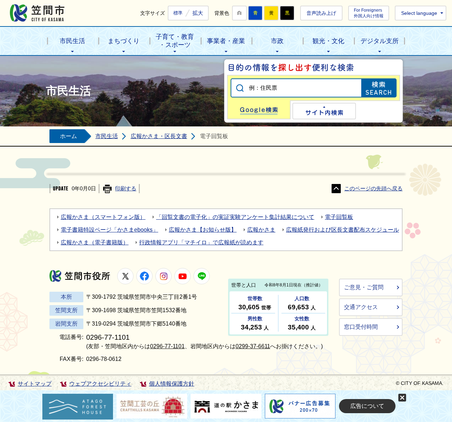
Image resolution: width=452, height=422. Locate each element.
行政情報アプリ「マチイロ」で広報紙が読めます (201, 242)
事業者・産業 (226, 40)
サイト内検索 (324, 111)
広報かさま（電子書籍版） (95, 242)
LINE (202, 276)
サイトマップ (35, 384)
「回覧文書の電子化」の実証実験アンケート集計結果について (235, 217)
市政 (277, 40)
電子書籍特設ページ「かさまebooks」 (109, 230)
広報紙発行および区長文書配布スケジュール (342, 230)
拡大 (197, 13)
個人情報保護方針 (171, 384)
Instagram (163, 276)
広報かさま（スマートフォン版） (103, 217)
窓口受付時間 (361, 327)
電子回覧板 (339, 217)
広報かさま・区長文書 (159, 136)
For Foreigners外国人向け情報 (368, 13)
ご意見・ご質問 (363, 287)
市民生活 (72, 40)
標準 (178, 13)
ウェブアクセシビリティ (100, 384)
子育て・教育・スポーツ (175, 40)
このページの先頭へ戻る (373, 188)
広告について (367, 406)
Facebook (144, 276)
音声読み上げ (321, 13)
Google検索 (259, 109)
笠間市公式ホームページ (37, 13)
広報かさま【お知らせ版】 (203, 230)
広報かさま (261, 230)
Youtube (182, 276)
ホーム (68, 136)
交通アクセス (361, 307)
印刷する (125, 188)
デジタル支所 (380, 40)
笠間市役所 (79, 276)
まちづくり (123, 40)
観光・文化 (328, 40)
